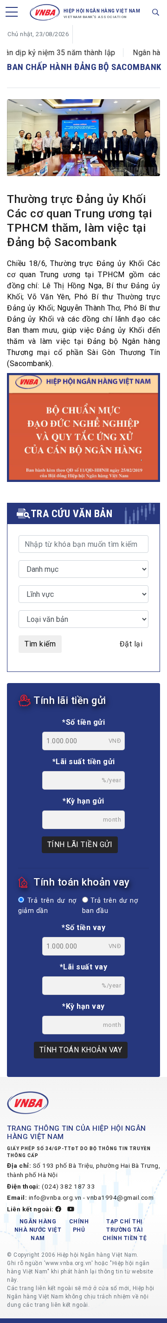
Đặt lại (131, 643)
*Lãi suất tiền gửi (83, 761)
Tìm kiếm (40, 643)
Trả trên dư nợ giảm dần (47, 906)
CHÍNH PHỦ (79, 1225)
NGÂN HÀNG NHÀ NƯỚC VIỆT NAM (38, 1229)
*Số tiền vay (83, 927)
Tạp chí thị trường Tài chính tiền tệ (125, 1229)
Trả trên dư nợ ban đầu (110, 906)
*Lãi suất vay (84, 966)
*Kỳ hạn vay (83, 1006)
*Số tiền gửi (83, 722)
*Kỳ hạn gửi (83, 801)
